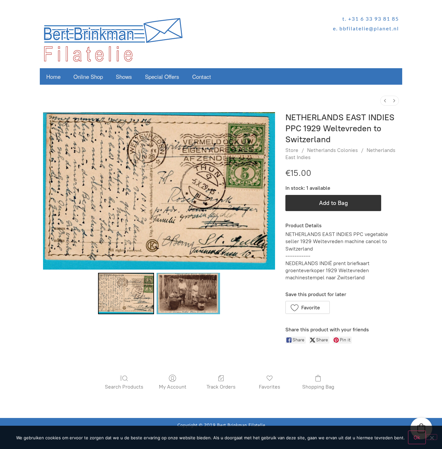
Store (291, 150)
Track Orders (221, 387)
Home (53, 76)
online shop (88, 76)
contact (201, 76)
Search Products (124, 387)
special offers (162, 76)
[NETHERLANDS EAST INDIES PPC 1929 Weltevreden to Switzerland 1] (188, 293)
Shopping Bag (318, 387)
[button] (307, 307)
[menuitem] (385, 100)
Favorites (269, 387)
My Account (172, 387)
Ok (417, 437)
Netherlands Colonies (332, 150)
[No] (431, 437)
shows (124, 76)
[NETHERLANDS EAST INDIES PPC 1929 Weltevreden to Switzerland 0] (126, 293)
